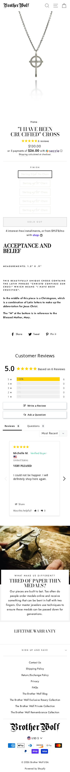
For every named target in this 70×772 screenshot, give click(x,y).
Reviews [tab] (10, 426)
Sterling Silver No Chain (35, 174)
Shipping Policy (35, 668)
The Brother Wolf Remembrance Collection (35, 712)
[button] (35, 151)
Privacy (35, 681)
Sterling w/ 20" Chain (34, 192)
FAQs (35, 687)
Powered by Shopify (35, 768)
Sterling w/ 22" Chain (34, 201)
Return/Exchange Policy (35, 675)
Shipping (23, 154)
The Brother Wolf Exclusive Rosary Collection (35, 700)
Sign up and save (35, 650)
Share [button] (21, 504)
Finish (35, 167)
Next (64, 476)
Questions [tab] (33, 426)
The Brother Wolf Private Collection (35, 706)
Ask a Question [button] (37, 414)
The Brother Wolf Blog (35, 693)
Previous (5, 476)
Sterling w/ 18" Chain (35, 183)
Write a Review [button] (36, 405)
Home (33, 122)
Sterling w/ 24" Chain (34, 210)
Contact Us (35, 662)
